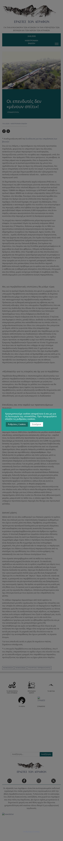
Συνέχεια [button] (36, 424)
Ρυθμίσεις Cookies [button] (17, 424)
